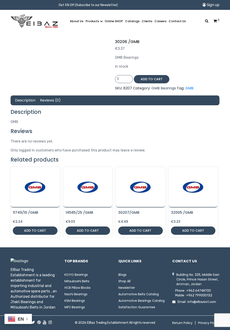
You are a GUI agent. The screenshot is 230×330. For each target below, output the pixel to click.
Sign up (212, 4)
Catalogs (132, 21)
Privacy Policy (208, 323)
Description (25, 100)
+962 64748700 (198, 291)
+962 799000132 (199, 295)
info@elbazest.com (202, 302)
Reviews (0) (50, 100)
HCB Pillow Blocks (77, 287)
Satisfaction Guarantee (136, 307)
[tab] (25, 100)
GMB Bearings (163, 88)
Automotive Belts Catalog (138, 294)
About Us (76, 21)
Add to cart (152, 79)
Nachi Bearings (75, 294)
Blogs (122, 274)
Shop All (124, 281)
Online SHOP (114, 21)
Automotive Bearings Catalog (141, 300)
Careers (160, 21)
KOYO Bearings (76, 274)
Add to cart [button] (35, 230)
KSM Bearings (74, 300)
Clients (147, 21)
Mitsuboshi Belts (76, 281)
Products (92, 21)
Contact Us (177, 21)
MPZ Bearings (74, 307)
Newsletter (126, 287)
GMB (189, 88)
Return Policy (182, 323)
